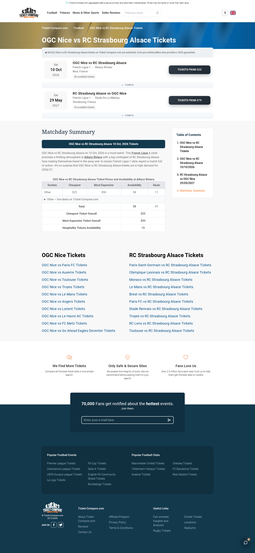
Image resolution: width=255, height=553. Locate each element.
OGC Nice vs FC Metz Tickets (64, 323)
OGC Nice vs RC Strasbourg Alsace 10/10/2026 (191, 163)
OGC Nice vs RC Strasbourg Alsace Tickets (191, 147)
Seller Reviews (111, 12)
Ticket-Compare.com (55, 28)
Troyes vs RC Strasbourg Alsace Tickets (159, 316)
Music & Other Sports (86, 12)
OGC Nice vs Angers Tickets (63, 301)
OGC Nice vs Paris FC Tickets (64, 265)
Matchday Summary (192, 190)
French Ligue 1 (141, 153)
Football (52, 12)
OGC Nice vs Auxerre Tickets (64, 272)
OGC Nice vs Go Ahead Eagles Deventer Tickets (78, 331)
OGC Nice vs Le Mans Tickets (64, 294)
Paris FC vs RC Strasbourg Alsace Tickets (161, 301)
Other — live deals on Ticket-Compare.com (72, 199)
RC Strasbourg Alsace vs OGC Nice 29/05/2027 (193, 179)
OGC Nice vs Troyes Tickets (63, 287)
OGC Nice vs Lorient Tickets (63, 309)
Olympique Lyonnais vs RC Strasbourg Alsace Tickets (170, 272)
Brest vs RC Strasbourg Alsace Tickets (158, 294)
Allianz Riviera (93, 157)
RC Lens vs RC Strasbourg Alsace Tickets (161, 323)
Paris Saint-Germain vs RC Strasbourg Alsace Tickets (170, 265)
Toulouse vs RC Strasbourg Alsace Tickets (161, 331)
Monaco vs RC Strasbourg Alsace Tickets (160, 280)
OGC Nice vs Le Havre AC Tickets (67, 316)
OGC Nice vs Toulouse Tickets (65, 280)
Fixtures (65, 12)
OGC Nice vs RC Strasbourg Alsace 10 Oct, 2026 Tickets (103, 144)
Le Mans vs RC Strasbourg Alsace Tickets (161, 287)
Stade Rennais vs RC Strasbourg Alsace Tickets (165, 309)
